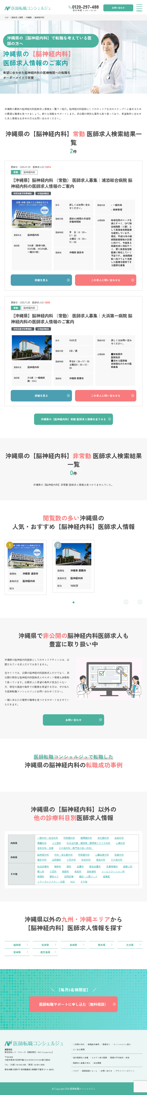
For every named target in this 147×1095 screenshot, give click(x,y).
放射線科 (91, 871)
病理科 (40, 876)
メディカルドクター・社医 (51, 881)
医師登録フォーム (89, 1070)
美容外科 (100, 859)
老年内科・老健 (45, 848)
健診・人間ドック (88, 876)
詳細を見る (41, 280)
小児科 (53, 871)
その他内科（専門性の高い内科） (76, 848)
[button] (73, 602)
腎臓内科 (42, 843)
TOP (7, 17)
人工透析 (56, 843)
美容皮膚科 (95, 866)
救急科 (77, 871)
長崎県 (73, 945)
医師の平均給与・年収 (119, 1057)
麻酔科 (65, 871)
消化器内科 (103, 837)
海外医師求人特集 (80, 1057)
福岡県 (17, 945)
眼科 (69, 866)
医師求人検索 (17, 17)
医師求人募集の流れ (81, 1063)
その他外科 (116, 859)
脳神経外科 (43, 854)
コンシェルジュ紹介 (122, 1044)
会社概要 (97, 1063)
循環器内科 (86, 837)
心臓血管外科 (102, 854)
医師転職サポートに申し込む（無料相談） (73, 1004)
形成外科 (86, 859)
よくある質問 (79, 1049)
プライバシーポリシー (125, 1070)
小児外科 (71, 859)
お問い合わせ (118, 7)
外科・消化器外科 (63, 854)
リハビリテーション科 (113, 871)
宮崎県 (17, 952)
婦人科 (40, 871)
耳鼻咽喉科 (112, 866)
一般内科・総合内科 (47, 837)
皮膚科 (80, 866)
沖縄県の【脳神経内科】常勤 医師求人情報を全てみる (73, 419)
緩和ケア (54, 876)
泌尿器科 (56, 859)
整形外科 (42, 859)
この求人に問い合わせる (105, 280)
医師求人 (106, 1044)
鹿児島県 (45, 952)
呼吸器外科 (84, 854)
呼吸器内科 (69, 837)
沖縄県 (29, 17)
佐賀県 (45, 945)
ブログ (76, 1070)
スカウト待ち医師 (99, 1057)
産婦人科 (127, 866)
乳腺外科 (119, 854)
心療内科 (120, 843)
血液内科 (119, 837)
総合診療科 (43, 866)
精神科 (57, 866)
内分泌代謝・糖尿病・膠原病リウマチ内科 (88, 843)
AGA (72, 881)
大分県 (130, 945)
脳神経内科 (39, 17)
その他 (83, 881)
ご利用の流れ (79, 1044)
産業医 (106, 876)
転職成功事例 (93, 1044)
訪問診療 (69, 876)
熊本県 (101, 945)
